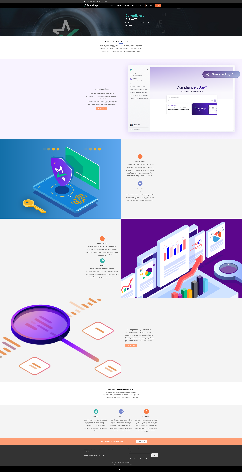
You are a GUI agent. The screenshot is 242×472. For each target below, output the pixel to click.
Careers (95, 455)
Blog (104, 455)
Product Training (149, 458)
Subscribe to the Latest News (135, 449)
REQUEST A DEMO (149, 5)
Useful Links (86, 449)
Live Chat (134, 458)
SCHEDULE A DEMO (142, 441)
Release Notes (93, 449)
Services (119, 5)
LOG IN (158, 5)
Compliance (126, 5)
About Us (91, 455)
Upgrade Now (131, 345)
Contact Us (129, 458)
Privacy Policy (87, 451)
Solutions (113, 5)
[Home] (91, 5)
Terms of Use (122, 464)
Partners (100, 455)
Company (139, 5)
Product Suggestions (141, 458)
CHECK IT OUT (101, 108)
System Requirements (102, 449)
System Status (111, 449)
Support (133, 5)
